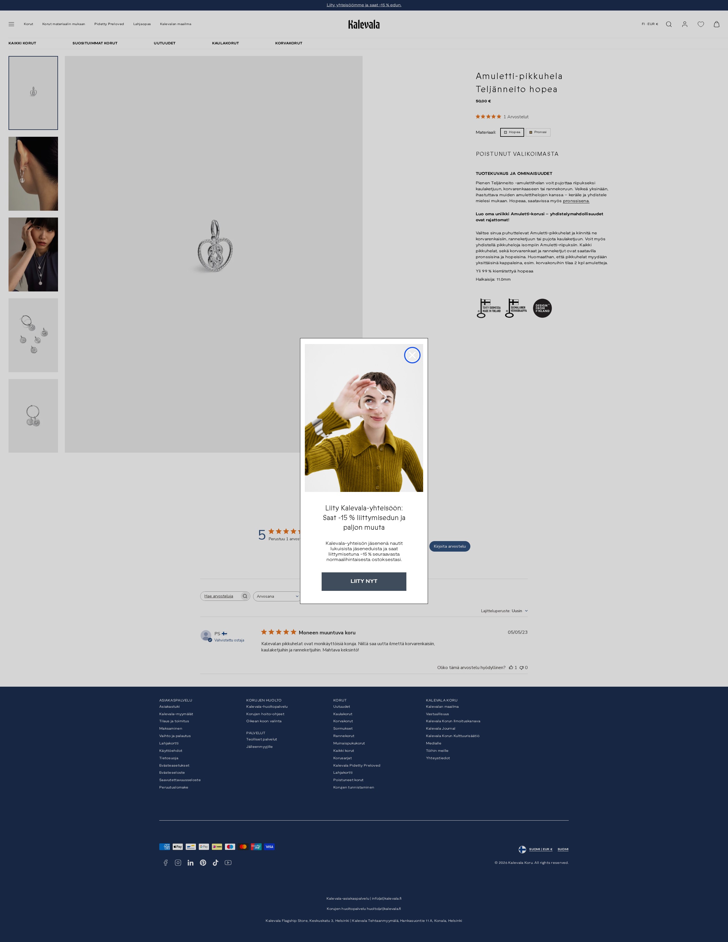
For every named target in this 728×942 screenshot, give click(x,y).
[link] (364, 418)
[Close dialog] (412, 355)
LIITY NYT (364, 581)
